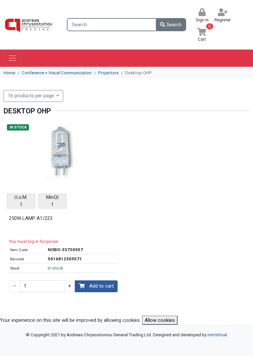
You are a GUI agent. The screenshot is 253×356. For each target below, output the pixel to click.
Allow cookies (160, 320)
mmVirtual (217, 334)
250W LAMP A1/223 (30, 218)
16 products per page (31, 96)
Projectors (108, 72)
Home (9, 72)
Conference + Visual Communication (57, 72)
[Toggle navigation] (12, 58)
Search (173, 25)
